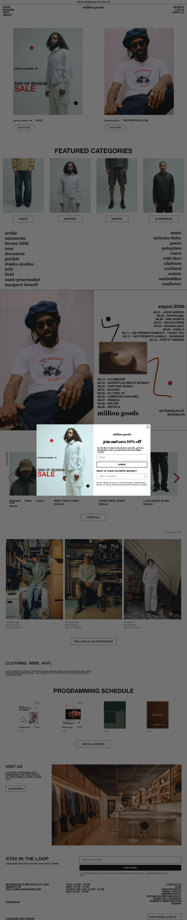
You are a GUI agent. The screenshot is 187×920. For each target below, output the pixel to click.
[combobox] (121, 476)
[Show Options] (144, 476)
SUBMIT (122, 464)
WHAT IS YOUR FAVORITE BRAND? (117, 471)
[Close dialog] (147, 426)
